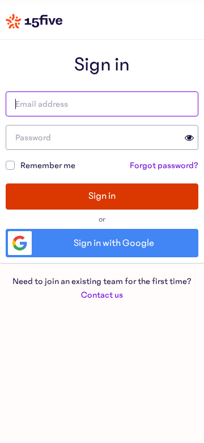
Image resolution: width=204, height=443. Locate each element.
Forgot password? (164, 165)
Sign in (102, 196)
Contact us (102, 295)
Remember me (47, 165)
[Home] (34, 21)
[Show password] (187, 138)
